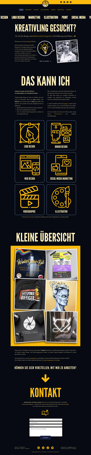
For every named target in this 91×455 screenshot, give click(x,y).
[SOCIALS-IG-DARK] (64, 2)
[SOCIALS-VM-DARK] (71, 2)
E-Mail (67, 404)
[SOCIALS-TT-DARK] (67, 2)
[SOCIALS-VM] (52, 448)
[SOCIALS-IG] (43, 448)
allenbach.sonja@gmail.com (68, 447)
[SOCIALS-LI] (38, 448)
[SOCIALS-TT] (48, 448)
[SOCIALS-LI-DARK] (61, 2)
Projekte (65, 103)
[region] (30, 135)
